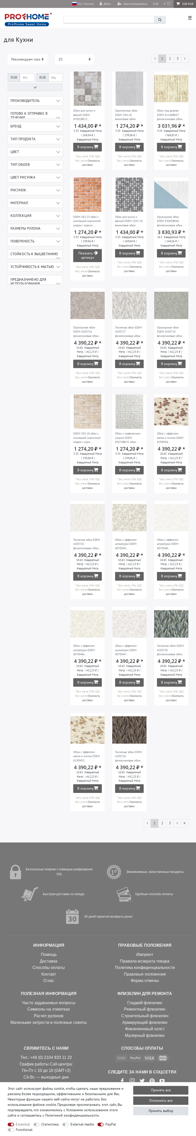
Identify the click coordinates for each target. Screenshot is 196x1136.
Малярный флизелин (145, 1035)
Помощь (49, 954)
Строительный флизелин (144, 1016)
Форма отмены (145, 980)
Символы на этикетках (48, 1009)
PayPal (110, 1124)
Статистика (50, 1124)
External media (82, 1124)
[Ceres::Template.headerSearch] (160, 19)
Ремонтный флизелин (144, 1009)
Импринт (144, 954)
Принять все (161, 1090)
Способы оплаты (48, 967)
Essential (23, 1124)
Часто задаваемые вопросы (49, 1003)
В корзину (85, 147)
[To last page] (184, 823)
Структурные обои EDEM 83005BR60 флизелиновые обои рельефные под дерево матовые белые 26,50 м (169, 221)
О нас (48, 980)
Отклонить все (161, 1100)
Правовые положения (145, 974)
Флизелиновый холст (145, 1029)
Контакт (48, 974)
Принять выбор (161, 1110)
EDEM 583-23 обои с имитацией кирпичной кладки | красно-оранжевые (87, 221)
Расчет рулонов (49, 1016)
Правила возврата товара (144, 961)
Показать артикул (86, 255)
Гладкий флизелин (144, 1003)
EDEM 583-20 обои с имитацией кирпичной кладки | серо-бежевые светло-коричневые (87, 438)
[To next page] (184, 58)
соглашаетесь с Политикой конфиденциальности (59, 1115)
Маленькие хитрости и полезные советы (48, 1022)
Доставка (48, 961)
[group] (87, 89)
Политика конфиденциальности (145, 967)
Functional (24, 1129)
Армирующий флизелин (144, 1022)
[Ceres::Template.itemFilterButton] (35, 87)
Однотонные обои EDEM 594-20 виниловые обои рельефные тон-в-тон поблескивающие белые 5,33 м (128, 115)
